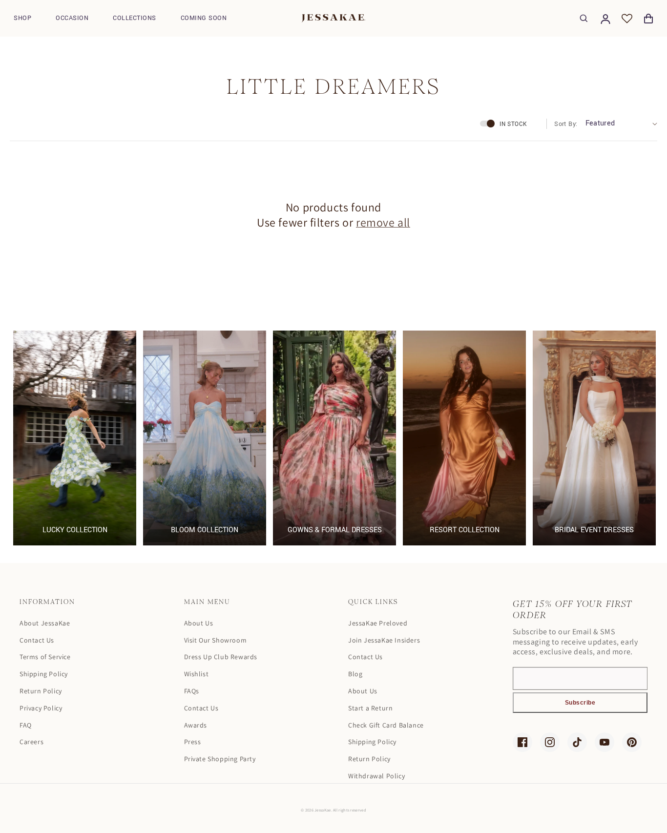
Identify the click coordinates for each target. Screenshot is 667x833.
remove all (383, 222)
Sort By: (565, 124)
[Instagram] (550, 742)
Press (192, 741)
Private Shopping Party (220, 758)
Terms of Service (45, 656)
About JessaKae (45, 623)
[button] (22, 18)
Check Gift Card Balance (386, 725)
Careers (31, 741)
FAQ (26, 725)
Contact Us (37, 640)
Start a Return (370, 708)
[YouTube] (604, 742)
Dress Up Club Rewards (221, 656)
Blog (355, 673)
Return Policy (41, 691)
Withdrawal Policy (376, 775)
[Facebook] (522, 742)
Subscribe (580, 702)
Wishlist (196, 673)
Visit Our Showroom (215, 640)
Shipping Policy (44, 673)
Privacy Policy (41, 708)
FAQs (191, 691)
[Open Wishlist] (627, 18)
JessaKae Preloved (377, 623)
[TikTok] (577, 742)
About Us (198, 623)
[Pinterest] (632, 742)
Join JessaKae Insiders (384, 640)
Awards (196, 725)
